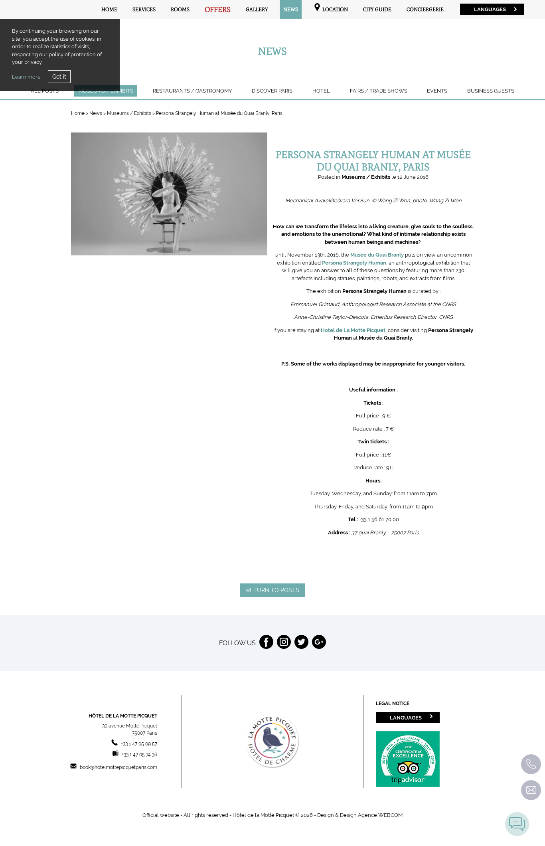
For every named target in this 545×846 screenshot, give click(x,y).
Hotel (321, 91)
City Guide (377, 9)
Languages (490, 9)
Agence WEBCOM (380, 815)
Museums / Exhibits (129, 113)
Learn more (26, 77)
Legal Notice (392, 703)
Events (437, 91)
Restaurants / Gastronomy (192, 91)
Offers (218, 9)
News (290, 9)
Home (109, 9)
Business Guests (490, 91)
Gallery (257, 9)
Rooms (180, 9)
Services (144, 9)
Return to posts (272, 590)
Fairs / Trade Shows (378, 91)
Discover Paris (272, 91)
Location (334, 9)
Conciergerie (425, 9)
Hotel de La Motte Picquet (353, 330)
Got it (59, 76)
